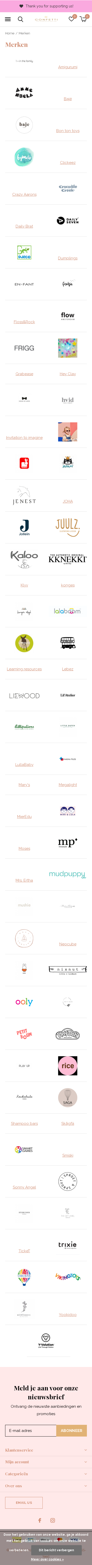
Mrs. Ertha (24, 880)
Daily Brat (24, 226)
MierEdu (24, 816)
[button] (7, 19)
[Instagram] (52, 1520)
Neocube (67, 944)
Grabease (24, 374)
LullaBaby (24, 764)
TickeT (24, 1251)
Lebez (67, 669)
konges (68, 585)
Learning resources (24, 669)
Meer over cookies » (47, 1559)
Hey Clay (68, 374)
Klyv (24, 585)
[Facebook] (39, 1520)
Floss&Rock (24, 322)
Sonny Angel (24, 1187)
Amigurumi (67, 67)
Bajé (68, 99)
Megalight (68, 784)
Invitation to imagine (24, 437)
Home (9, 33)
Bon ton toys (67, 130)
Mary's (24, 784)
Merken (24, 33)
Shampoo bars (24, 1123)
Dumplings (67, 258)
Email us (24, 1503)
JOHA (68, 501)
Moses (24, 848)
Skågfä (67, 1123)
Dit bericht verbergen (56, 1550)
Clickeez (68, 162)
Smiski (67, 1155)
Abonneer (72, 1430)
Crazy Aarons (24, 194)
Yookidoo (68, 1314)
